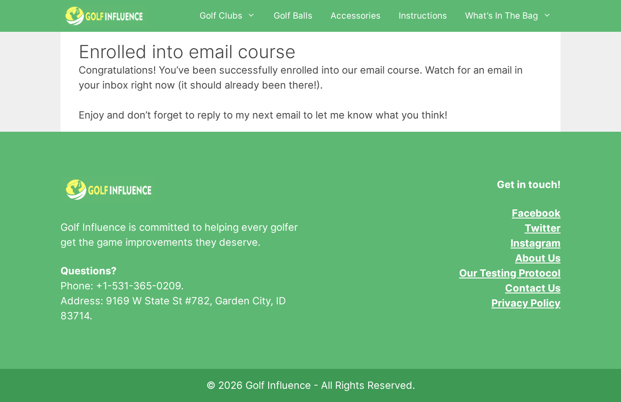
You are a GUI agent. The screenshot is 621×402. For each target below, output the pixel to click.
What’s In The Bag (501, 15)
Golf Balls (293, 15)
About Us (538, 258)
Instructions (423, 15)
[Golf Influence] (103, 16)
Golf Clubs (221, 15)
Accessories (356, 15)
